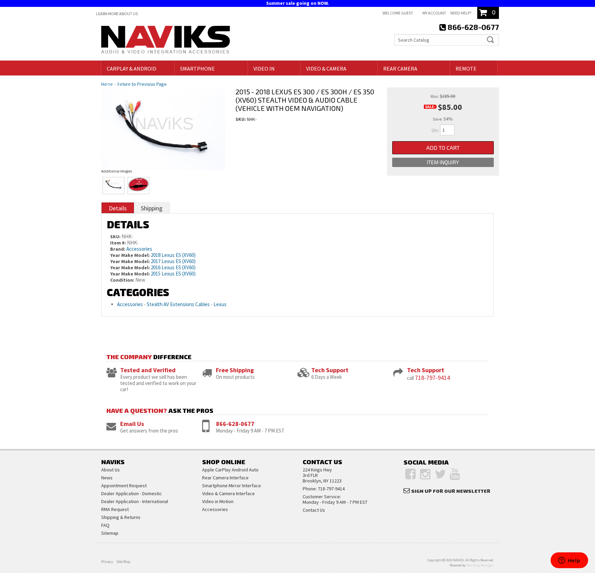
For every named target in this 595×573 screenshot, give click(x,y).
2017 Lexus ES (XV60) (173, 261)
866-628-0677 (235, 424)
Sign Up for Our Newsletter (450, 491)
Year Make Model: (130, 255)
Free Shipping (235, 370)
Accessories (139, 249)
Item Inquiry (443, 162)
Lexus (220, 304)
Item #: (118, 243)
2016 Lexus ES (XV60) (173, 267)
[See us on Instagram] (425, 474)
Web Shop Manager (479, 565)
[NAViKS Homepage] (165, 40)
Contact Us (314, 510)
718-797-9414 (432, 378)
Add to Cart (443, 147)
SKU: (241, 119)
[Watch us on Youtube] (455, 474)
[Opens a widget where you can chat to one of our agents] (569, 561)
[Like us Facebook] (410, 474)
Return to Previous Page (142, 84)
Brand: (117, 249)
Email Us (132, 424)
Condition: (122, 280)
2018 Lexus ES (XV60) (173, 255)
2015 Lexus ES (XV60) (173, 273)
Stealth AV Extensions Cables (178, 304)
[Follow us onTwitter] (440, 474)
